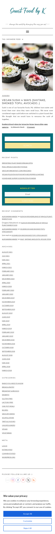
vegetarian (5, 127)
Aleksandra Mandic (9, 216)
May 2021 (5, 260)
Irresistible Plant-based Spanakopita (17, 163)
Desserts (5, 395)
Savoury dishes (39, 124)
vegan (46, 124)
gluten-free (17, 124)
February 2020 (8, 290)
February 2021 (8, 271)
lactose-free (25, 124)
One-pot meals (8, 406)
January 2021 (7, 275)
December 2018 (8, 340)
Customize (27, 521)
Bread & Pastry (8, 387)
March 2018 (7, 370)
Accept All (27, 514)
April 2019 (6, 325)
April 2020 (6, 283)
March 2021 (7, 267)
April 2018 (6, 367)
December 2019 (8, 298)
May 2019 (5, 321)
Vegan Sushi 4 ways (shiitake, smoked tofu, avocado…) (24, 102)
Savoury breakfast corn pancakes (16, 171)
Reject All (27, 528)
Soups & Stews (8, 418)
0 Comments (31, 127)
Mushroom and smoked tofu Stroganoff (29, 235)
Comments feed (8, 454)
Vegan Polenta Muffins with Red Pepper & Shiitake (23, 174)
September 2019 (8, 309)
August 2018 (7, 355)
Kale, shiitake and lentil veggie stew (35, 239)
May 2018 (5, 363)
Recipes (31, 124)
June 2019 (6, 317)
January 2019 (7, 336)
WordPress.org (8, 457)
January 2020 (7, 294)
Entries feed (7, 450)
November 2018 (8, 344)
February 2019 (8, 332)
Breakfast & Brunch (8, 124)
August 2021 (7, 252)
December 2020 (8, 279)
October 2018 (7, 347)
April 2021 (6, 264)
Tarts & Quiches (8, 421)
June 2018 (6, 359)
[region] (27, 513)
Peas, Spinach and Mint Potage (14, 167)
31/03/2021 (5, 95)
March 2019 (7, 328)
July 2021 (5, 256)
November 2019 (8, 302)
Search (27, 145)
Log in (4, 446)
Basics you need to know (12, 383)
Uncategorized (8, 425)
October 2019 (7, 305)
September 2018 (8, 351)
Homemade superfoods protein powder (19, 178)
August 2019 (7, 313)
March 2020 (7, 286)
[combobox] (27, 139)
